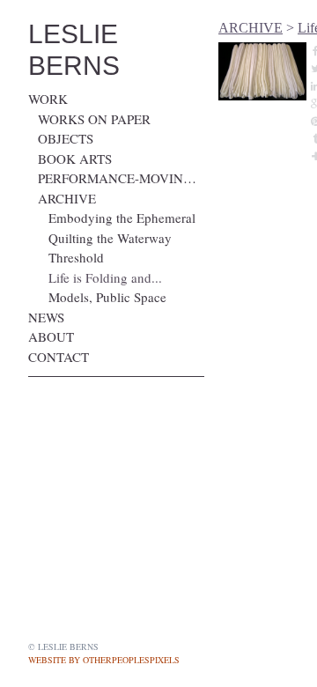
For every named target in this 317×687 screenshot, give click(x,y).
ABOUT (51, 336)
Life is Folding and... (105, 277)
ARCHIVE (67, 198)
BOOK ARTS (75, 158)
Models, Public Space (107, 297)
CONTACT (58, 357)
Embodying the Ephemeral (121, 217)
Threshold (76, 257)
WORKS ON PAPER (94, 119)
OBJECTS (65, 138)
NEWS (46, 317)
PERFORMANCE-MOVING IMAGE (121, 178)
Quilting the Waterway (110, 238)
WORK (48, 98)
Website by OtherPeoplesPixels (104, 660)
